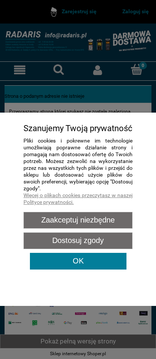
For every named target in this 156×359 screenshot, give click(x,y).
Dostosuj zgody (78, 240)
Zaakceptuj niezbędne (78, 220)
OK (78, 261)
